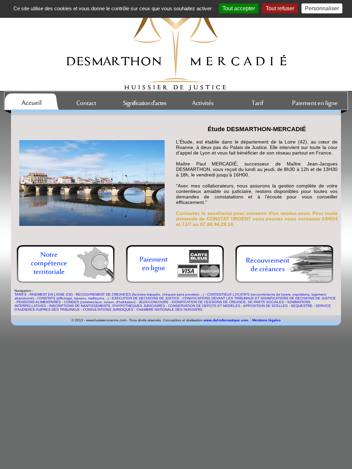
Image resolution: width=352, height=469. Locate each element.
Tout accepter (238, 8)
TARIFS (20, 294)
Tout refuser (280, 8)
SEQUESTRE (301, 306)
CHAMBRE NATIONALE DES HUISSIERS (169, 309)
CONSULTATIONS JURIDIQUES (108, 309)
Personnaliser (322, 8)
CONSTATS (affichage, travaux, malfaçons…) (73, 298)
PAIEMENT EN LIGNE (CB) (51, 294)
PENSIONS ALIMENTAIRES (38, 302)
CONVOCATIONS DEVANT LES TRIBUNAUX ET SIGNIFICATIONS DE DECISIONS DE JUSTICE (259, 298)
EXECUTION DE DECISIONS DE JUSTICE (145, 298)
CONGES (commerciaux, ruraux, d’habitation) (99, 302)
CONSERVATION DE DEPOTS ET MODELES (204, 306)
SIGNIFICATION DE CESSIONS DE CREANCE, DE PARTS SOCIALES (228, 302)
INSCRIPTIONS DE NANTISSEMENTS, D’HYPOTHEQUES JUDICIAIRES (107, 306)
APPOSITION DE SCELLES (265, 306)
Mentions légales (266, 320)
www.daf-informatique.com (226, 320)
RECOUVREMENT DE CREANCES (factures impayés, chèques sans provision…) (140, 294)
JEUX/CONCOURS (153, 302)
